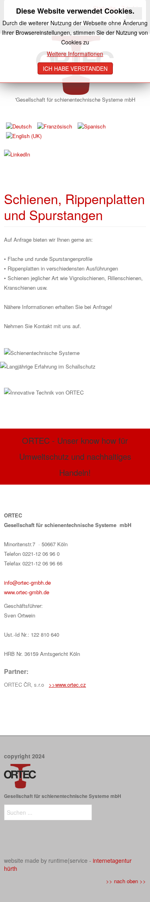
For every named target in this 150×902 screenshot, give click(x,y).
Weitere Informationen (75, 54)
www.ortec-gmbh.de (26, 592)
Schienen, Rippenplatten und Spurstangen (74, 206)
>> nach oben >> (126, 881)
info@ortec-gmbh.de (27, 582)
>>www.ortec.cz (67, 684)
